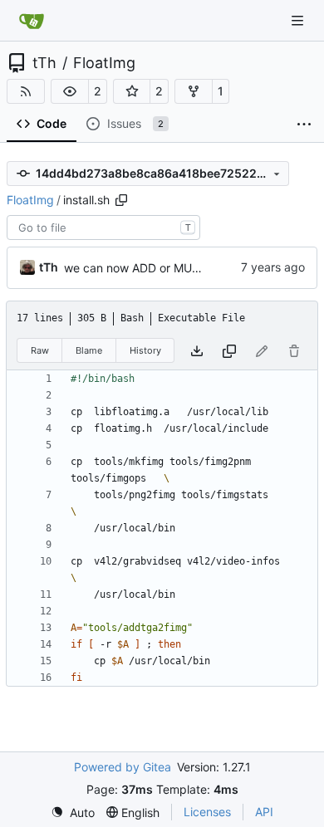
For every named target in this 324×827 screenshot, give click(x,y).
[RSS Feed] (26, 91)
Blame (89, 350)
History (145, 350)
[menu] (73, 812)
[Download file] (197, 351)
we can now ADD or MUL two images (164, 268)
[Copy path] (121, 200)
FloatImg (104, 63)
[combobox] (103, 227)
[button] (70, 91)
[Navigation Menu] (299, 20)
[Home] (31, 21)
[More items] (304, 124)
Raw (40, 350)
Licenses (207, 812)
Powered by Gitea (122, 767)
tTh (44, 63)
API (264, 812)
